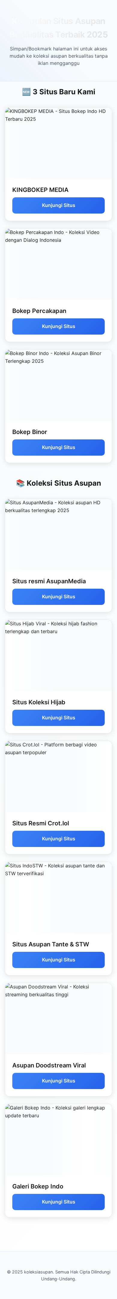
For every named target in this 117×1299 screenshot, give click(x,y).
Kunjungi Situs (58, 205)
